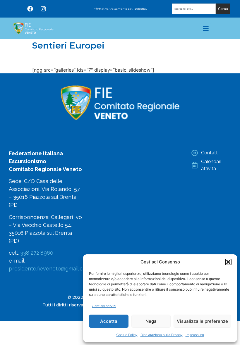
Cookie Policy (127, 335)
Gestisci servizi (104, 306)
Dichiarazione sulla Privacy (161, 335)
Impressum (195, 335)
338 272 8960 (36, 253)
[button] (228, 262)
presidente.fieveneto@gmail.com (49, 268)
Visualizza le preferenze (202, 321)
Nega (151, 321)
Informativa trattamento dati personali (120, 8)
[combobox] (194, 9)
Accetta (108, 321)
